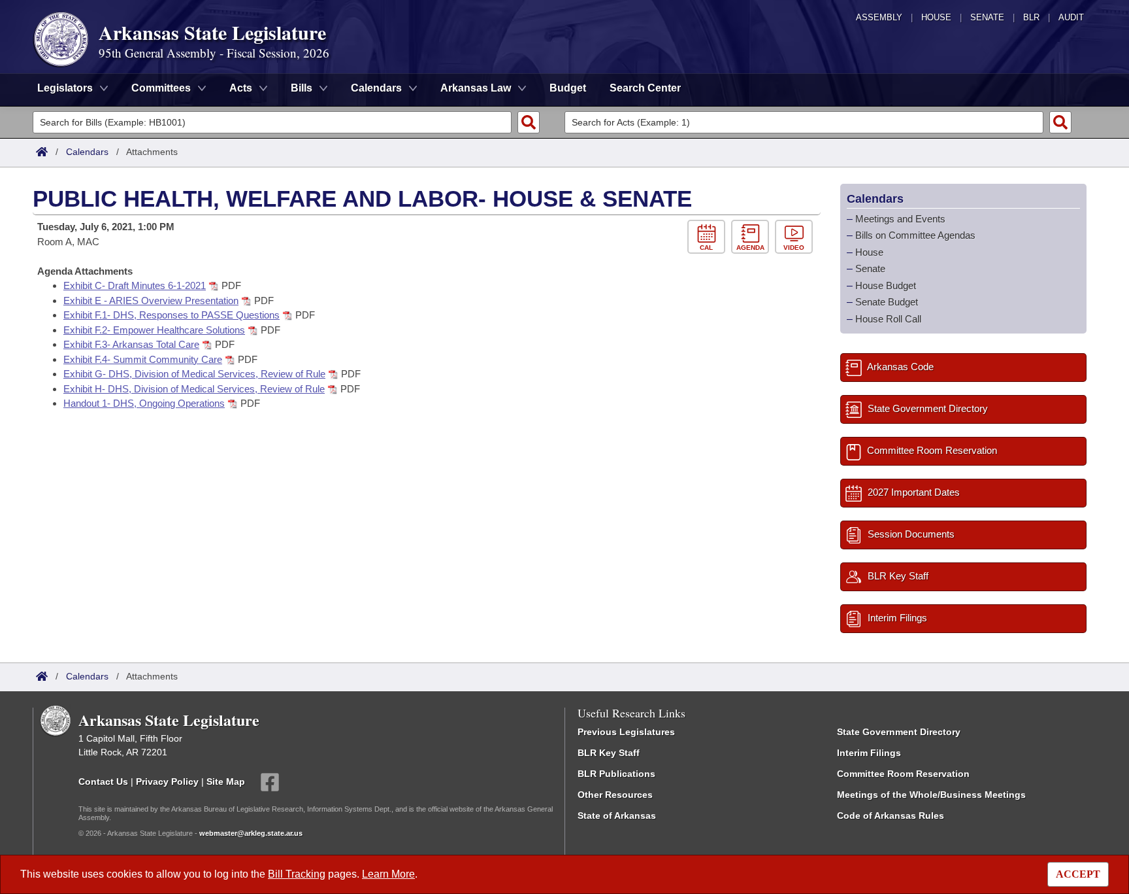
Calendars (87, 151)
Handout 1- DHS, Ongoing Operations (144, 403)
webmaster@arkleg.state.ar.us (251, 833)
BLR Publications (616, 773)
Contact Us (103, 781)
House (936, 17)
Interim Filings (869, 753)
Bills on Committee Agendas (915, 235)
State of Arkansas (617, 815)
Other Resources (615, 794)
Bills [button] (301, 88)
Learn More (388, 874)
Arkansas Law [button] (475, 88)
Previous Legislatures (626, 732)
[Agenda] (753, 237)
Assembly (879, 17)
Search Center (645, 88)
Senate (987, 17)
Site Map (225, 781)
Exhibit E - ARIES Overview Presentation (150, 300)
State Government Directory (898, 732)
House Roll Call (888, 318)
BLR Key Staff (609, 753)
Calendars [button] (376, 88)
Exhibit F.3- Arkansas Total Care (131, 344)
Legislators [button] (65, 88)
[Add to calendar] (709, 237)
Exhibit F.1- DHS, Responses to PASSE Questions (171, 314)
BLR (1031, 17)
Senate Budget (886, 301)
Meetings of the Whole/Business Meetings (931, 794)
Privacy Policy (167, 781)
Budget (567, 88)
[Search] (528, 122)
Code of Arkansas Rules (890, 815)
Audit (1071, 17)
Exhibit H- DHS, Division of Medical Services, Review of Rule (194, 388)
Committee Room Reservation (903, 773)
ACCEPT (1078, 874)
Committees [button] (161, 88)
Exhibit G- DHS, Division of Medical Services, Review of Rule (194, 373)
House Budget (885, 285)
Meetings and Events (900, 218)
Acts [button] (240, 88)
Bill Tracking (296, 874)
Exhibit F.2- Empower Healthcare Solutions (154, 329)
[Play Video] (795, 237)
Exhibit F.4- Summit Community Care (142, 359)
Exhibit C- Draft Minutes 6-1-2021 (134, 285)
